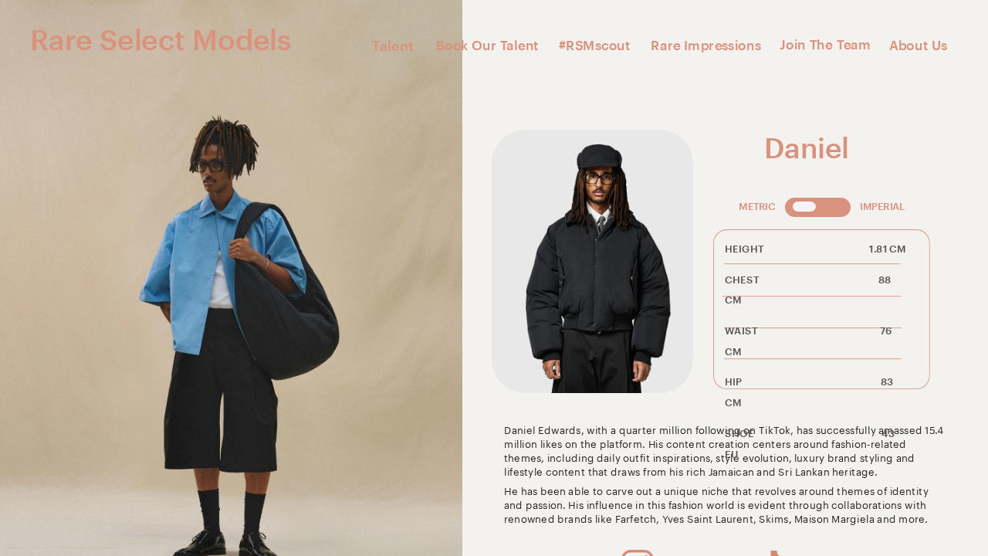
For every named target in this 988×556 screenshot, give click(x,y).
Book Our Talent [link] (487, 45)
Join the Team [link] (825, 44)
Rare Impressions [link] (706, 45)
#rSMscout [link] (594, 45)
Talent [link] (392, 46)
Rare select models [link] (160, 40)
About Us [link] (918, 45)
